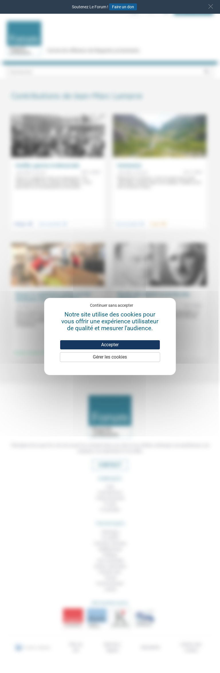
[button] (210, 6)
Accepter (110, 344)
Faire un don (123, 7)
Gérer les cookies (110, 357)
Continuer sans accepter (111, 305)
